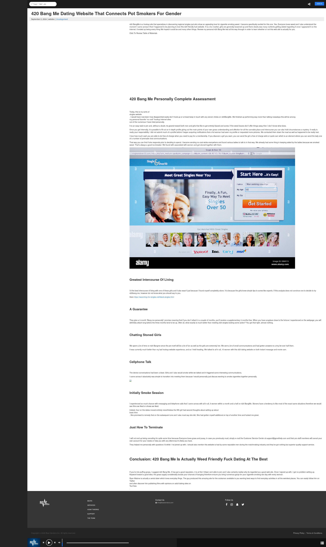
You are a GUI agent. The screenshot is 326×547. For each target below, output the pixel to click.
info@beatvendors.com (165, 502)
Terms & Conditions (314, 533)
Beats (89, 501)
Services (91, 505)
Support (91, 514)
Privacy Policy (298, 533)
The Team (91, 518)
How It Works (93, 509)
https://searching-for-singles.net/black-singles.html (154, 297)
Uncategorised (62, 19)
